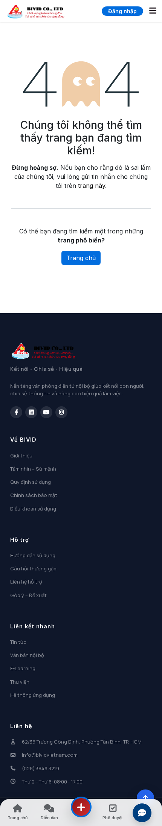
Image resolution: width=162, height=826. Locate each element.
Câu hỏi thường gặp (33, 568)
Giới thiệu (21, 455)
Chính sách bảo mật (33, 495)
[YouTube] (46, 412)
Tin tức (18, 642)
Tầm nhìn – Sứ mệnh (33, 468)
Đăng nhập (122, 11)
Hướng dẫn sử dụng (32, 555)
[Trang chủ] (36, 11)
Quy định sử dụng (30, 482)
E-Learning (22, 668)
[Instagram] (61, 412)
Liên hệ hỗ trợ (26, 581)
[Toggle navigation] (152, 11)
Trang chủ (81, 258)
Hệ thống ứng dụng (32, 695)
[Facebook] (16, 412)
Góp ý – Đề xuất (28, 595)
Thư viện (19, 681)
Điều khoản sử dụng (33, 508)
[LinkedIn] (31, 412)
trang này (91, 185)
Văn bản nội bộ (27, 655)
